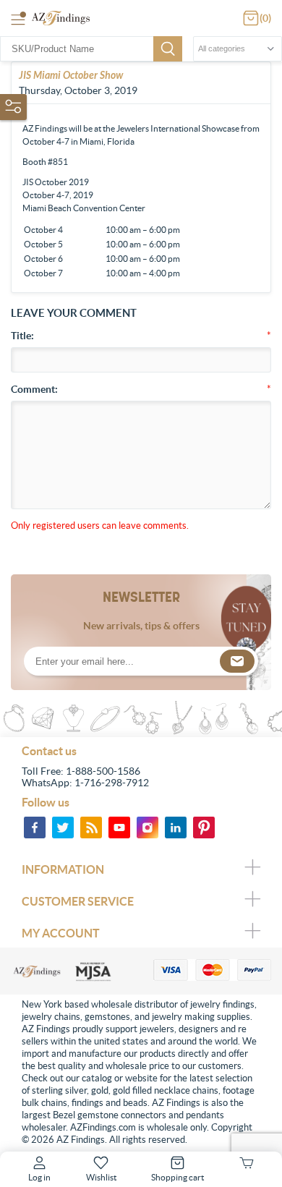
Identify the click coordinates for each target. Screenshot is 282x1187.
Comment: (34, 389)
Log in (39, 1177)
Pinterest (204, 827)
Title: (22, 335)
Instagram (147, 827)
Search (167, 48)
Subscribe (237, 661)
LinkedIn (176, 827)
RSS (91, 827)
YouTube (119, 827)
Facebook (35, 827)
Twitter (63, 827)
